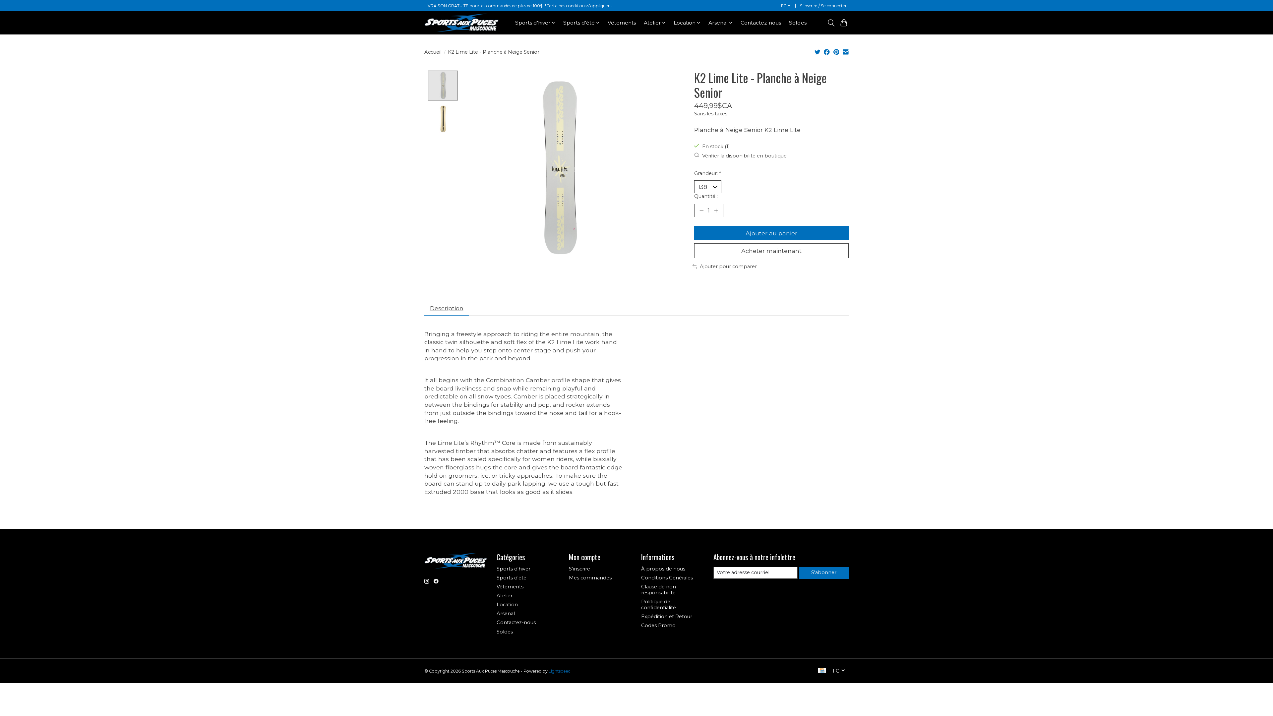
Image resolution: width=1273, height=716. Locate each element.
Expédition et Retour (666, 617)
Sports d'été (511, 578)
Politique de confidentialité (658, 605)
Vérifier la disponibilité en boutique (744, 155)
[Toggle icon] (831, 23)
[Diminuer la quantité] (701, 210)
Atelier (505, 596)
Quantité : (706, 196)
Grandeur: (707, 173)
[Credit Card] (822, 671)
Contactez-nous (761, 23)
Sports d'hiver (513, 569)
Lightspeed (560, 671)
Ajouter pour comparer (728, 266)
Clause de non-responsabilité (659, 590)
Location (507, 605)
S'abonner (823, 572)
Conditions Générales (667, 578)
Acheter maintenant (771, 250)
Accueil (433, 52)
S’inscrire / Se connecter (823, 5)
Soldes (798, 23)
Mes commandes (590, 578)
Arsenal (506, 614)
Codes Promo (658, 625)
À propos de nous (663, 569)
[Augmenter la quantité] (716, 210)
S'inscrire (579, 569)
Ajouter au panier (771, 233)
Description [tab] (446, 308)
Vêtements (622, 23)
